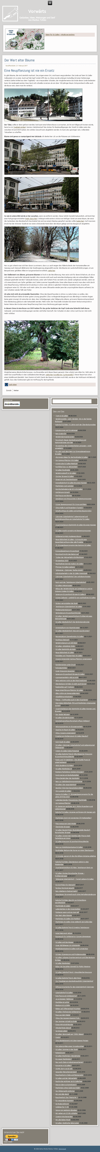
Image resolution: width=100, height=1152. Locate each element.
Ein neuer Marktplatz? (63, 1059)
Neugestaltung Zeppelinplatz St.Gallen (69, 636)
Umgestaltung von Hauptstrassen (67, 627)
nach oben (13, 384)
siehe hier (80, 221)
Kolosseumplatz (61, 668)
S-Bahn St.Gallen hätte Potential (67, 751)
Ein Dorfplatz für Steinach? (65, 885)
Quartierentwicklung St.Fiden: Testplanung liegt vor (74, 867)
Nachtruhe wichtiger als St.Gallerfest (68, 1081)
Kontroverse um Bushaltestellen (67, 775)
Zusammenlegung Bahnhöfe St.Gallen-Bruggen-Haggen (75, 525)
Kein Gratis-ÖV (61, 433)
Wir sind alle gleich (62, 1094)
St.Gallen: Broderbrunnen (64, 717)
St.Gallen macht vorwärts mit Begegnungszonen (73, 530)
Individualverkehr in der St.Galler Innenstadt (71, 573)
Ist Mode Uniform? (62, 1104)
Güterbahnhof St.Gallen (64, 992)
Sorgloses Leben (61, 1031)
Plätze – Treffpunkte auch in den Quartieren (71, 700)
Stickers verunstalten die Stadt (66, 603)
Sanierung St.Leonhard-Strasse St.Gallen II (70, 594)
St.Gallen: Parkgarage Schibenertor (68, 1012)
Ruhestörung (60, 1053)
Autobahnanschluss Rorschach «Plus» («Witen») (72, 721)
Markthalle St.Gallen (62, 906)
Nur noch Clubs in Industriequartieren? (69, 1062)
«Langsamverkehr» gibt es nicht (66, 677)
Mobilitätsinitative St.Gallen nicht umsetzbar (71, 949)
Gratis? (57, 1037)
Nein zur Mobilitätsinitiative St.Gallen (69, 847)
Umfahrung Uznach (62, 492)
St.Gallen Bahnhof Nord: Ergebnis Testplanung (72, 927)
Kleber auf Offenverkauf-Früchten (67, 1008)
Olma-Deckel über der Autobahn (67, 778)
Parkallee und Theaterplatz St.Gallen (68, 656)
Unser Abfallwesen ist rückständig (67, 945)
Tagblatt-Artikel (19, 127)
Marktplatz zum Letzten (64, 486)
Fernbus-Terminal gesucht (64, 888)
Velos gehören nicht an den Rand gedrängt (71, 680)
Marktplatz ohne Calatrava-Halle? (67, 1088)
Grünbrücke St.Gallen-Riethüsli (66, 463)
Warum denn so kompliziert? (66, 1085)
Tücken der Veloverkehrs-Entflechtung (69, 557)
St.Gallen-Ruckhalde (62, 470)
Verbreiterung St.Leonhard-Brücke (68, 613)
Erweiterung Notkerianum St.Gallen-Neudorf (71, 736)
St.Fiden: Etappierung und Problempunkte (70, 954)
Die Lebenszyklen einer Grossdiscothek (69, 1046)
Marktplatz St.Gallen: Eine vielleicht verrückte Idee (73, 922)
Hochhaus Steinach (62, 640)
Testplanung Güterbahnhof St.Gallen (68, 606)
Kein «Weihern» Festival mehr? (66, 891)
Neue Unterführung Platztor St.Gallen (69, 690)
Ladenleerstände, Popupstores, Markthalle (70, 800)
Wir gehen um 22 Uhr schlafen (66, 1113)
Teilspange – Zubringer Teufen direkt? (69, 570)
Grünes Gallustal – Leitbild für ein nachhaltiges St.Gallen (75, 597)
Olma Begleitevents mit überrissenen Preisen (71, 1040)
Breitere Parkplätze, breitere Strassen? (69, 772)
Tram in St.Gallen (61, 416)
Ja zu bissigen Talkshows (64, 999)
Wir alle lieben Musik (62, 1120)
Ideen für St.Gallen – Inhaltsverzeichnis (60, 34)
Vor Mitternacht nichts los (64, 1091)
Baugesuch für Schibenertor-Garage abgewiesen (73, 936)
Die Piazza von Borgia (63, 495)
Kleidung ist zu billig (62, 1005)
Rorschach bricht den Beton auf (67, 554)
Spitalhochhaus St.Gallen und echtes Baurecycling (73, 511)
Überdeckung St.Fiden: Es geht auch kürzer (70, 684)
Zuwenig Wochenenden (64, 1116)
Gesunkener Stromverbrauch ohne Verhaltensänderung (75, 894)
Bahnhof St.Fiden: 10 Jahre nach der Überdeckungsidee (75, 424)
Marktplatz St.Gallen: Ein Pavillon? (67, 919)
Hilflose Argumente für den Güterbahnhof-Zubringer (74, 987)
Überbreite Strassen (62, 827)
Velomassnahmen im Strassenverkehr (69, 726)
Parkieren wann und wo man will (67, 912)
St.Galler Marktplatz (62, 963)
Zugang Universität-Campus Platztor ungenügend (73, 659)
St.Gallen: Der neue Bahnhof (65, 784)
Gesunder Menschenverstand (66, 1072)
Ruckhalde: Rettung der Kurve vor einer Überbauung (74, 850)
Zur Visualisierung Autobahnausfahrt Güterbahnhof (74, 981)
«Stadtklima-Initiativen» (64, 696)
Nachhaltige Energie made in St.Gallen (69, 564)
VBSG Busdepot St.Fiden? (64, 765)
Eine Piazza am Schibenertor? (66, 996)
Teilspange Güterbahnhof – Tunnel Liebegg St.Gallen (74, 879)
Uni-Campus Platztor (63, 803)
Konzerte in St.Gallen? (63, 1065)
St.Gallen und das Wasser (64, 942)
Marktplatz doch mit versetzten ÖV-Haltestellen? (73, 818)
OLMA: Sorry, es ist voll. (64, 1068)
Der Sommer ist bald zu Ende (66, 1021)
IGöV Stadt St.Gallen (62, 742)
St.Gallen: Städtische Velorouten (67, 1123)
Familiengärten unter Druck (65, 665)
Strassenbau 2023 (61, 560)
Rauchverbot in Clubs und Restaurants (69, 1075)
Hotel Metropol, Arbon (63, 933)
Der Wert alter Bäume (19, 60)
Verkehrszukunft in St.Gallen (65, 473)
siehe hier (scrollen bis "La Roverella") (60, 375)
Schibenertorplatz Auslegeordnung (68, 536)
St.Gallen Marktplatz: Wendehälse (67, 1056)
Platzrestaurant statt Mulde (65, 823)
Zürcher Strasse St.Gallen (64, 476)
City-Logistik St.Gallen (63, 791)
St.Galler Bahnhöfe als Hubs (65, 649)
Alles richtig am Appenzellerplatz (67, 693)
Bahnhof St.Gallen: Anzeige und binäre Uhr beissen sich (75, 812)
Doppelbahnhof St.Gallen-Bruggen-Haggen (71, 483)
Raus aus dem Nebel (62, 1015)
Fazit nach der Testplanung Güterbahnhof (70, 582)
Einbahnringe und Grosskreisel (66, 430)
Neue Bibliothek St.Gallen (64, 652)
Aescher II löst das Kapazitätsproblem (69, 788)
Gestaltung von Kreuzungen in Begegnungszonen (73, 499)
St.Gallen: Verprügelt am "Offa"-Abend (69, 1034)
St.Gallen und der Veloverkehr (66, 1078)
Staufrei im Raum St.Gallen (65, 730)
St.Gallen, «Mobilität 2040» (65, 646)
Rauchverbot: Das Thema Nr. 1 (66, 1097)
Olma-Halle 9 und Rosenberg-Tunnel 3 (69, 508)
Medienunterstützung (63, 610)
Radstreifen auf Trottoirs (64, 687)
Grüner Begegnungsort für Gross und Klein (71, 504)
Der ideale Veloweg (62, 714)
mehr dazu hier (31, 218)
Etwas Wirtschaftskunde (64, 1024)
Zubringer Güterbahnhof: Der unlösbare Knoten (72, 576)
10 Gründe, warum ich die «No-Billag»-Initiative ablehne (75, 856)
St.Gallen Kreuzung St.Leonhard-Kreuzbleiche (72, 841)
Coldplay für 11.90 (62, 1107)
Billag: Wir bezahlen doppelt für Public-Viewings (72, 966)
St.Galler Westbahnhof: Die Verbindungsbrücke (72, 622)
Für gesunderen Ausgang (64, 1100)
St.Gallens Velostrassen (63, 585)
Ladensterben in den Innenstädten (67, 909)
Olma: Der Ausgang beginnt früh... (67, 1018)
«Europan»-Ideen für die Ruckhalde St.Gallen (71, 457)
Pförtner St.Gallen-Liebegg (65, 567)
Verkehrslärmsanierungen (64, 437)
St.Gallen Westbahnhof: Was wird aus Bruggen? (72, 631)
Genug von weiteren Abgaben (66, 1110)
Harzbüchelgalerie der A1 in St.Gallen (69, 489)
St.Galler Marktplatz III (63, 769)
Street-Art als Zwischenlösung (66, 479)
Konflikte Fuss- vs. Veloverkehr (66, 467)
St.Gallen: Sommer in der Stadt (66, 1049)
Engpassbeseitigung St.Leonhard (67, 551)
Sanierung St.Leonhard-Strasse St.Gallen (70, 674)
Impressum (62, 1149)
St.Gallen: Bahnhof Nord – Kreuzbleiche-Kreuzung (73, 972)
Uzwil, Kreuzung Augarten (64, 671)
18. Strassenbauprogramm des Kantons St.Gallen (73, 545)
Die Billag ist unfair (62, 1002)
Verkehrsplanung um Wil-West (66, 643)
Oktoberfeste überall (63, 1028)
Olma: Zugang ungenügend (65, 733)
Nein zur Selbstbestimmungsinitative (68, 781)
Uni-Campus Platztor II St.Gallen (67, 460)
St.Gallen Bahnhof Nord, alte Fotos (68, 978)
